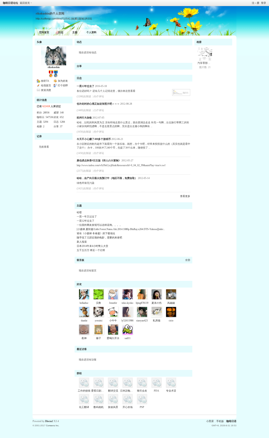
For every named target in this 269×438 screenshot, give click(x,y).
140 (62, 112)
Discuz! (49, 421)
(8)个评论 (99, 131)
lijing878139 (142, 302)
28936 (46, 112)
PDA (156, 390)
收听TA (45, 80)
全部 (187, 260)
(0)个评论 (99, 153)
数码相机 (99, 407)
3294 (45, 121)
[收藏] (74, 18)
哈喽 (79, 212)
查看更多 (185, 196)
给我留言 (46, 85)
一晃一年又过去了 (87, 216)
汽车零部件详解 (206, 63)
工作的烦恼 (84, 390)
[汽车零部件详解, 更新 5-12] (205, 53)
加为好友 (63, 80)
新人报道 (82, 241)
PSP (142, 407)
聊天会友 (142, 390)
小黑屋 (210, 421)
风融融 (171, 302)
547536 (49, 117)
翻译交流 (113, 390)
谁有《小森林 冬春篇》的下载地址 (96, 233)
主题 (74, 32)
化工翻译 (84, 407)
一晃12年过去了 (85, 86)
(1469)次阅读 (84, 110)
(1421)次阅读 (84, 188)
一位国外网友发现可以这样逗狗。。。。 (99, 225)
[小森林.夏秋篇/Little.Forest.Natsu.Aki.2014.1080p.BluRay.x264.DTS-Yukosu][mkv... (121, 229)
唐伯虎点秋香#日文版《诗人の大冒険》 (99, 160)
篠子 (98, 338)
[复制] (81, 18)
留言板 (80, 260)
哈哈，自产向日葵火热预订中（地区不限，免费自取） (107, 178)
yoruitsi (98, 320)
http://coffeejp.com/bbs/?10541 (53, 18)
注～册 (255, 2)
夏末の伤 (157, 302)
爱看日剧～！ (98, 390)
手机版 (220, 421)
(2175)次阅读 (84, 170)
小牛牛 (113, 320)
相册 (199, 42)
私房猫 (156, 320)
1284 (62, 121)
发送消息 (46, 90)
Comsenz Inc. (52, 425)
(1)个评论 (99, 110)
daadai (84, 320)
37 (61, 126)
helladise (84, 302)
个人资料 (91, 32)
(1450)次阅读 (84, 153)
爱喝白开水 (113, 338)
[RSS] (88, 18)
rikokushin (54, 67)
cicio (171, 320)
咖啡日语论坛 (10, 2)
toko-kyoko (127, 302)
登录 (263, 2)
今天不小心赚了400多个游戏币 (94, 139)
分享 (79, 66)
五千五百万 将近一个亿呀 (91, 250)
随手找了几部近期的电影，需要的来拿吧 (99, 237)
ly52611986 (127, 320)
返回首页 (25, 2)
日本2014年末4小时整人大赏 (92, 246)
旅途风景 (113, 407)
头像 (39, 42)
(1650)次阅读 (84, 131)
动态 (79, 42)
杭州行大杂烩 (84, 117)
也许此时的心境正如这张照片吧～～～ (98, 103)
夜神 (84, 338)
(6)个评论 (99, 96)
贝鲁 (98, 302)
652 (62, 117)
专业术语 (171, 390)
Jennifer (113, 302)
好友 (79, 284)
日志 (60, 32)
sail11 (128, 338)
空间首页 (44, 32)
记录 (39, 136)
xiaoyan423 (142, 320)
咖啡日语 (231, 421)
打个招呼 (63, 85)
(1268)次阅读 (84, 96)
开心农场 (128, 407)
